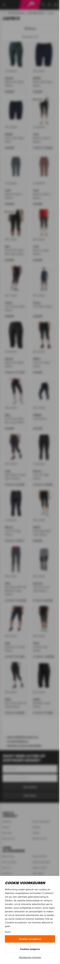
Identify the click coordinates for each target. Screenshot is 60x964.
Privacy (8, 931)
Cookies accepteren (30, 939)
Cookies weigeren (30, 949)
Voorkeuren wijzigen (30, 957)
